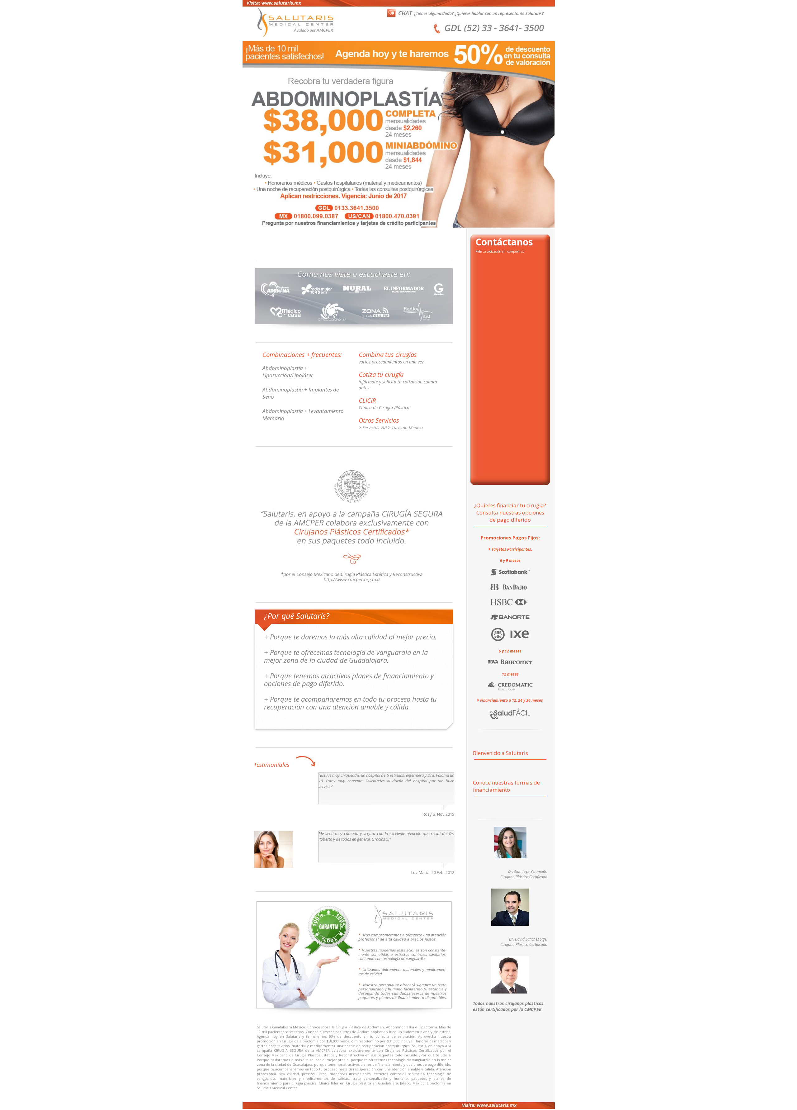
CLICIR (367, 400)
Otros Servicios (379, 420)
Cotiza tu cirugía (381, 374)
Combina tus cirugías (388, 354)
